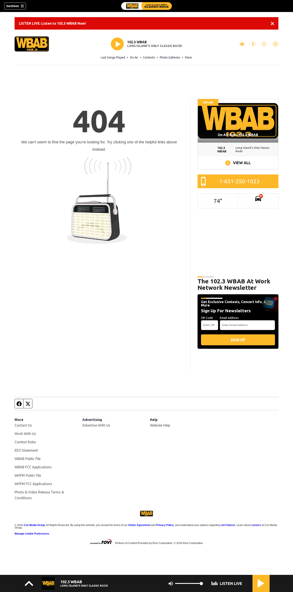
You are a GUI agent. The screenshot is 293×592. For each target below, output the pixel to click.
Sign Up (238, 340)
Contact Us (23, 425)
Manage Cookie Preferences (32, 533)
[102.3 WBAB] (146, 6)
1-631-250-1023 (239, 181)
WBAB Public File (28, 459)
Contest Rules (25, 442)
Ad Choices (228, 525)
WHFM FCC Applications (33, 484)
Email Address (229, 318)
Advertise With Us (96, 425)
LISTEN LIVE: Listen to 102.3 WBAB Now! (52, 23)
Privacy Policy (165, 525)
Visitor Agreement (139, 525)
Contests (149, 57)
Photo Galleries (170, 57)
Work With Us (25, 434)
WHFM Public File (28, 475)
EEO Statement (26, 450)
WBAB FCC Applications (33, 467)
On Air (134, 57)
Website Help (160, 425)
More (188, 57)
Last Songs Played (113, 57)
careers (256, 525)
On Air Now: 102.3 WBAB (238, 135)
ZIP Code (207, 318)
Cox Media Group (34, 525)
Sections (12, 6)
